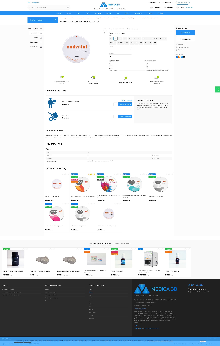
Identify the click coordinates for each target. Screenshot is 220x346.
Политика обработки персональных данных (146, 328)
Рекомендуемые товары (51, 298)
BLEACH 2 (163, 38)
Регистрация (35, 2)
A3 (120, 38)
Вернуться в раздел (33, 28)
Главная (59, 13)
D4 (141, 42)
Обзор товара (34, 33)
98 (147, 68)
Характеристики (34, 42)
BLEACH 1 (155, 38)
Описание (35, 37)
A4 (130, 38)
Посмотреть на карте (140, 308)
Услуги (88, 13)
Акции (78, 13)
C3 (150, 42)
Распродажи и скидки (50, 295)
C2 (145, 42)
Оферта (136, 325)
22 (147, 66)
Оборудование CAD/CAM (8, 289)
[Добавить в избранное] (104, 28)
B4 (148, 38)
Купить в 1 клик (186, 39)
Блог (118, 13)
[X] (184, 57)
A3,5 (125, 38)
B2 (139, 38)
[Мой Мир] (182, 57)
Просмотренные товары (122, 244)
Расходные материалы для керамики (11, 295)
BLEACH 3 (112, 42)
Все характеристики (150, 60)
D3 (136, 42)
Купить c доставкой (125, 104)
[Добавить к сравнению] (104, 32)
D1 (127, 42)
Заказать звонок (182, 2)
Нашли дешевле (182, 44)
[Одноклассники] (179, 57)
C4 (155, 42)
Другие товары (155, 155)
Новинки (47, 289)
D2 (132, 42)
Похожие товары (34, 46)
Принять (203, 341)
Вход (29, 2)
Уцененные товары (50, 300)
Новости (108, 13)
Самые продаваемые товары (100, 244)
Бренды (127, 13)
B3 (144, 38)
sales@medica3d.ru (199, 289)
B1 (134, 38)
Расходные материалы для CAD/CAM (11, 292)
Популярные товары (50, 292)
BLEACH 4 (120, 42)
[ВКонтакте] (177, 57)
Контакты (160, 13)
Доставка (98, 13)
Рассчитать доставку (184, 47)
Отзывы (150, 13)
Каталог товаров (36, 20)
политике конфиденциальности (157, 340)
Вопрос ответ (138, 13)
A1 (111, 38)
